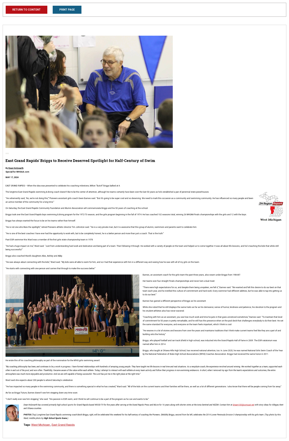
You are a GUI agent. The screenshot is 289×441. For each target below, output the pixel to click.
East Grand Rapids (63, 424)
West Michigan (41, 424)
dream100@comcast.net (243, 405)
